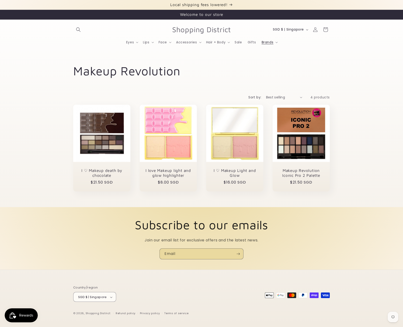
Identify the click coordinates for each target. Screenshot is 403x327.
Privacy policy (150, 313)
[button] (78, 29)
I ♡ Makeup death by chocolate (101, 173)
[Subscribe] (238, 253)
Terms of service (176, 313)
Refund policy (125, 313)
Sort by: (254, 97)
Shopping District (98, 313)
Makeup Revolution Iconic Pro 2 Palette (301, 173)
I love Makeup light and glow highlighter (168, 173)
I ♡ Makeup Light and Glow (235, 173)
